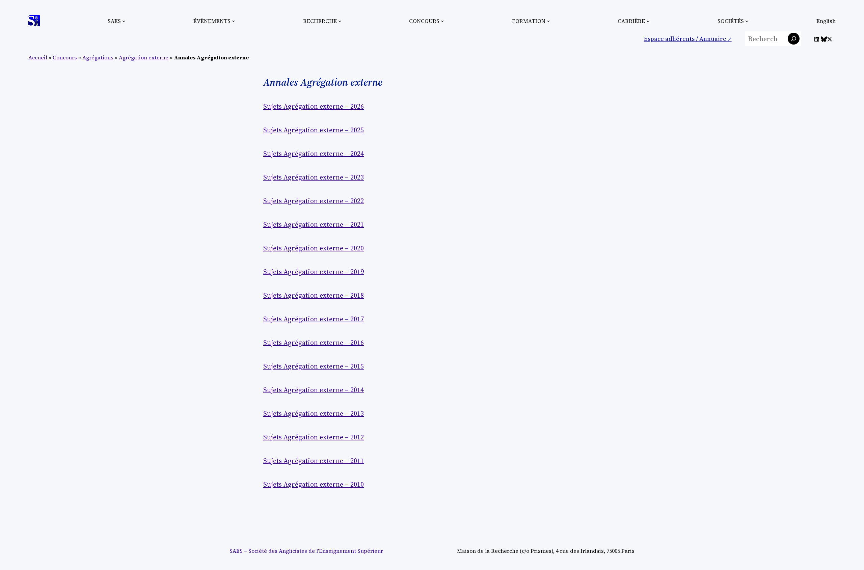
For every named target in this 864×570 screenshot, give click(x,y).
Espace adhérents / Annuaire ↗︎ (688, 38)
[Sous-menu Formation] (548, 21)
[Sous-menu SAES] (124, 21)
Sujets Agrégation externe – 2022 (313, 201)
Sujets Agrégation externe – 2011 (313, 460)
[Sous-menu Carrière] (648, 21)
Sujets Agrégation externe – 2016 (313, 342)
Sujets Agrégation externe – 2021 (313, 224)
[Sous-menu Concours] (442, 21)
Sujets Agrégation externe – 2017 (313, 319)
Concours (65, 57)
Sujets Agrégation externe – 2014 (313, 390)
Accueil (37, 57)
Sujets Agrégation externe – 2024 (313, 153)
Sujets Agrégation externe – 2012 (313, 437)
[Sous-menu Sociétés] (747, 21)
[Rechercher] (794, 39)
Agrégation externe (143, 57)
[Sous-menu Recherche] (340, 21)
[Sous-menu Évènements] (233, 21)
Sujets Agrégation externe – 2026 (313, 106)
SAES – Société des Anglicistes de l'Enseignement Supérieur (306, 550)
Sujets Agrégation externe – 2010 (313, 484)
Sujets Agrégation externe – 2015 (313, 366)
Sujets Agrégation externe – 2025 (313, 130)
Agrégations (97, 57)
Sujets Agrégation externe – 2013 (313, 413)
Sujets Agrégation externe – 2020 (313, 248)
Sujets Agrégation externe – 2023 (313, 177)
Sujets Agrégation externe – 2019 (313, 271)
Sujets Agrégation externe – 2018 (313, 295)
